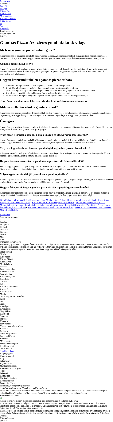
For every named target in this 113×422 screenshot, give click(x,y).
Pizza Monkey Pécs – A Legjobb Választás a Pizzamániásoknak (68, 200)
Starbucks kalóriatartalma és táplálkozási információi (50, 207)
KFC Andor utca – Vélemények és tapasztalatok (53, 202)
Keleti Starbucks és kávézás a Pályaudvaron (44, 205)
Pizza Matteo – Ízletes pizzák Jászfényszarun (19, 200)
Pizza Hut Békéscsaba (74, 205)
